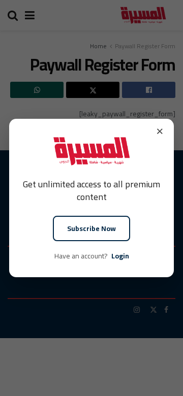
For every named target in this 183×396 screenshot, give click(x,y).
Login (120, 255)
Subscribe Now (91, 228)
